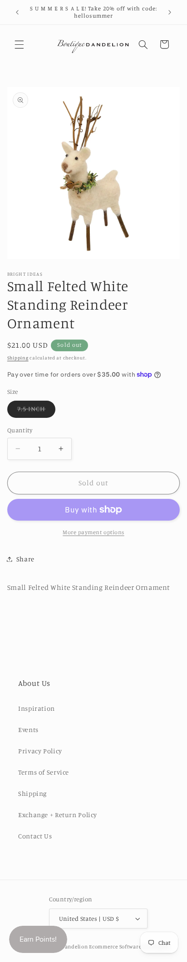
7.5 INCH (36, 410)
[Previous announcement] (17, 12)
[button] (19, 44)
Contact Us (35, 836)
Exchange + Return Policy (57, 814)
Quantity (19, 430)
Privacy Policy (40, 751)
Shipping (18, 357)
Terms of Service (43, 772)
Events (28, 729)
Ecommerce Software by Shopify (129, 946)
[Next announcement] (170, 12)
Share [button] (25, 559)
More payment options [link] (93, 532)
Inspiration (36, 708)
